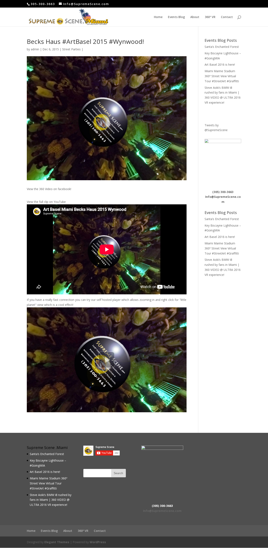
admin (35, 49)
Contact (227, 17)
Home (158, 17)
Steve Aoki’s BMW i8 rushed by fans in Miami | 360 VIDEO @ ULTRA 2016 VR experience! (50, 500)
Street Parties (71, 49)
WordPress (98, 542)
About (194, 17)
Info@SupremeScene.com (162, 511)
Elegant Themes (56, 542)
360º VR (210, 17)
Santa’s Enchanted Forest (222, 47)
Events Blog (176, 17)
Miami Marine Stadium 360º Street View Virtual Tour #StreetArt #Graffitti (222, 76)
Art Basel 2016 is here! (220, 65)
